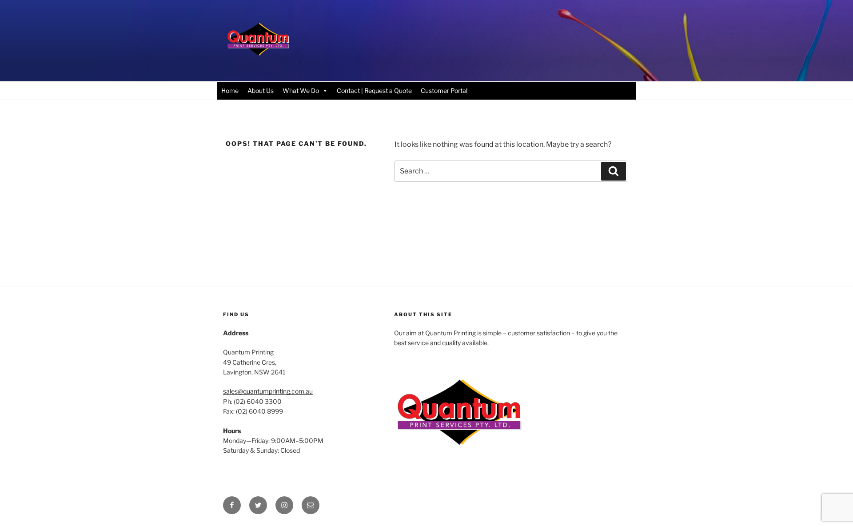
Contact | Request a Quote (374, 90)
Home (230, 90)
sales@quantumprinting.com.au (268, 391)
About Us (260, 90)
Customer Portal (444, 90)
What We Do (301, 90)
